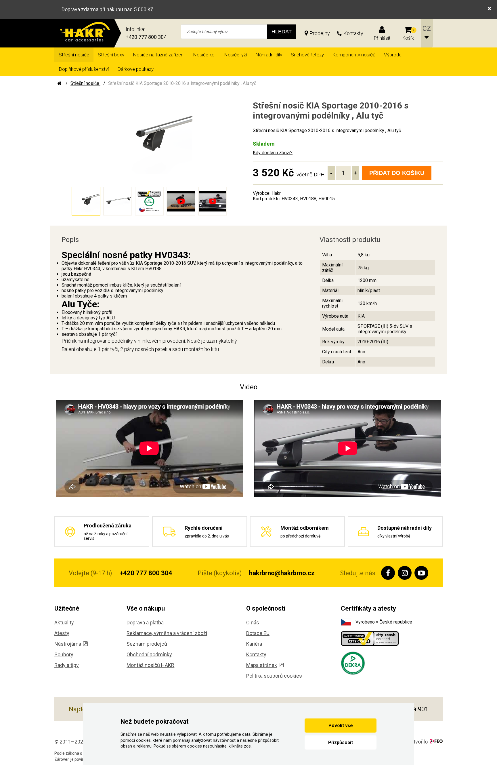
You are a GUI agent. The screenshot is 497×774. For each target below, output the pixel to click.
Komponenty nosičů (353, 55)
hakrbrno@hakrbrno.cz (282, 573)
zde (247, 746)
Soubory (63, 654)
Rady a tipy (66, 665)
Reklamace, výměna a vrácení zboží (167, 633)
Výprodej (393, 55)
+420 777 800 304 (146, 37)
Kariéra (254, 644)
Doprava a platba (145, 622)
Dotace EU (257, 633)
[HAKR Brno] (59, 83)
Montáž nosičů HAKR (150, 665)
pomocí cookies (136, 740)
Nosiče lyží (235, 55)
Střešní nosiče (74, 55)
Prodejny (319, 33)
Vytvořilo (418, 742)
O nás (252, 622)
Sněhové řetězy (307, 55)
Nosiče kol (204, 55)
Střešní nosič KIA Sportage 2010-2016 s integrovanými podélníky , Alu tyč (182, 83)
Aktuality (64, 622)
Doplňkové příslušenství (84, 69)
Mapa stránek (261, 665)
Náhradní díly (268, 55)
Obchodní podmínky (149, 654)
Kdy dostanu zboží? (273, 152)
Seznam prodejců (147, 644)
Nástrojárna (67, 644)
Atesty (61, 633)
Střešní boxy (111, 55)
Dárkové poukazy (135, 69)
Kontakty (353, 33)
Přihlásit (382, 38)
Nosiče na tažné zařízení (158, 55)
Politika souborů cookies (274, 676)
